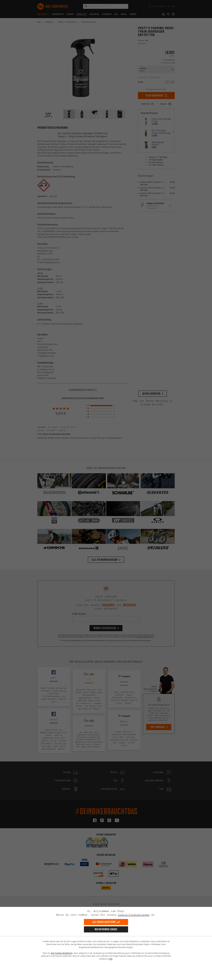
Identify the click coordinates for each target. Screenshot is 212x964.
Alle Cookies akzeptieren (104, 922)
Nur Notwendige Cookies (106, 929)
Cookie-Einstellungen (134, 914)
